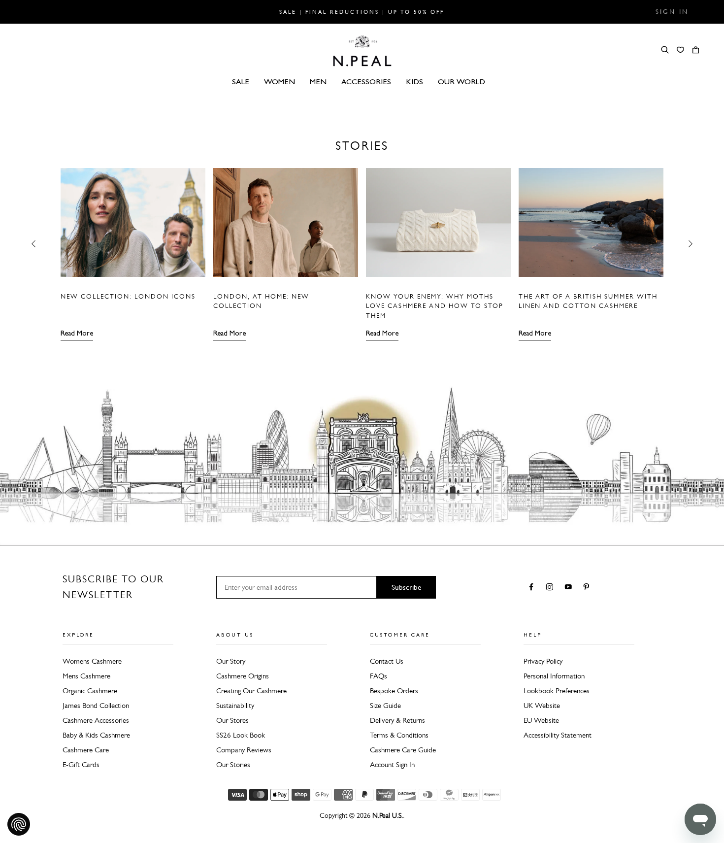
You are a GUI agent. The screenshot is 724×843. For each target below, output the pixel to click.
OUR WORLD (461, 81)
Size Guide (385, 705)
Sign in (672, 12)
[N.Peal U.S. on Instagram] (551, 587)
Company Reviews (243, 749)
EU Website (541, 720)
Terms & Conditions (399, 735)
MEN (318, 81)
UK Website (542, 705)
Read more (77, 333)
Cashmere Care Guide (403, 749)
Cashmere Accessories (96, 720)
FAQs (378, 676)
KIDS (414, 81)
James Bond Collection (96, 705)
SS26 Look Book (240, 735)
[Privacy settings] (18, 824)
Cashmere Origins (242, 676)
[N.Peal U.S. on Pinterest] (588, 587)
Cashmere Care (86, 749)
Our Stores (232, 720)
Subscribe (406, 587)
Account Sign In (392, 764)
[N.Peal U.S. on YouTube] (570, 587)
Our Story (230, 661)
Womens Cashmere (92, 661)
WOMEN (279, 81)
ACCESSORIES (366, 81)
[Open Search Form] (665, 50)
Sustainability (235, 705)
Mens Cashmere (86, 676)
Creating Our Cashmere (251, 690)
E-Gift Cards (81, 764)
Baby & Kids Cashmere (96, 735)
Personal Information (554, 676)
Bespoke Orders (394, 690)
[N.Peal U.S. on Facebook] (533, 587)
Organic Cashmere (90, 690)
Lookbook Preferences (557, 690)
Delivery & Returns (397, 720)
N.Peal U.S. (387, 815)
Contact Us (386, 661)
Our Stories (233, 764)
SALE (240, 81)
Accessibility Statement (558, 735)
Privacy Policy (543, 661)
